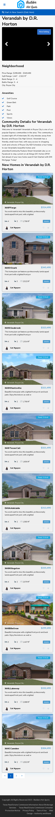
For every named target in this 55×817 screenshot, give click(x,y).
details (46, 221)
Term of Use (41, 810)
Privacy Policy (28, 810)
